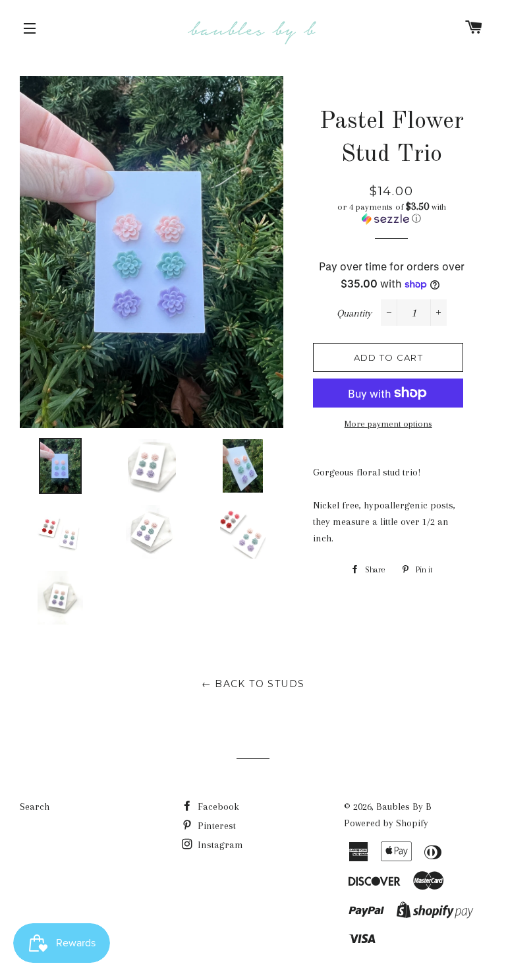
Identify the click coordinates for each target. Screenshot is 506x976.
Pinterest (215, 826)
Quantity (354, 313)
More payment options (388, 424)
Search (34, 806)
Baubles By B (404, 806)
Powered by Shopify (386, 823)
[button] (391, 212)
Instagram (219, 845)
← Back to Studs (253, 684)
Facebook (217, 806)
